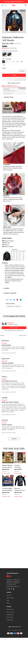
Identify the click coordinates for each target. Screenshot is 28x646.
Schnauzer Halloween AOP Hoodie (9, 352)
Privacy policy (10, 609)
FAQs (8, 600)
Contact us (9, 595)
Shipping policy (10, 614)
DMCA (8, 603)
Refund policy (10, 619)
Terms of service (11, 612)
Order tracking (10, 597)
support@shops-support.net (13, 586)
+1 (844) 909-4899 (11, 584)
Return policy (10, 617)
